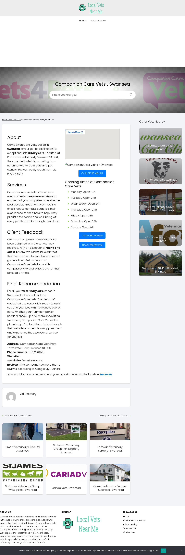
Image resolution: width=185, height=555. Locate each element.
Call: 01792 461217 (92, 173)
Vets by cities (98, 20)
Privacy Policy (130, 524)
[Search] (130, 94)
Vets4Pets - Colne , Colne (18, 415)
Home (82, 20)
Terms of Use (130, 528)
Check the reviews (92, 245)
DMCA (126, 516)
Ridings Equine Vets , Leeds (114, 415)
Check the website (92, 235)
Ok (163, 550)
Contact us (129, 532)
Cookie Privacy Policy (134, 520)
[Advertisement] (92, 46)
